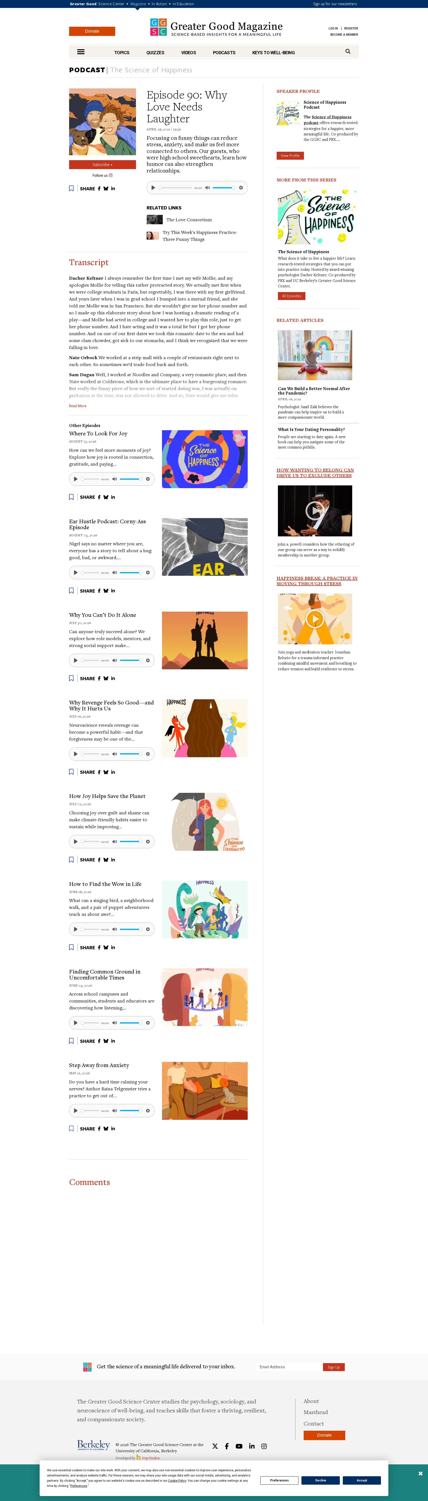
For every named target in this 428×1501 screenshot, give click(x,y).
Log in (333, 28)
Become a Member (344, 34)
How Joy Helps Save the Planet (107, 796)
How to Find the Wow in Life (105, 883)
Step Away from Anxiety (99, 1065)
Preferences (279, 1480)
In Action (159, 3)
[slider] (175, 187)
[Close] (420, 1474)
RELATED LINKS (164, 207)
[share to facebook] (99, 188)
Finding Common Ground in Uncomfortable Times (104, 974)
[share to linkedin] (113, 188)
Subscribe (101, 164)
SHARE (87, 188)
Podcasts (224, 52)
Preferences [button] (78, 1486)
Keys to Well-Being (273, 52)
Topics (122, 52)
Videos (188, 52)
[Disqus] (158, 1251)
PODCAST (87, 70)
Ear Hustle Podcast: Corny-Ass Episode (107, 524)
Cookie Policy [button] (177, 1480)
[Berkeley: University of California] (93, 1445)
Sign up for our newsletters (335, 3)
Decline (320, 1480)
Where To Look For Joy (98, 433)
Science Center (111, 3)
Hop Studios (150, 1458)
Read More (77, 406)
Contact (314, 1423)
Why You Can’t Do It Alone (102, 614)
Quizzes (155, 52)
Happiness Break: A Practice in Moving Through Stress (317, 581)
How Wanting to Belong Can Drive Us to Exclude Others (315, 472)
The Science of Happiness (151, 70)
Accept (362, 1480)
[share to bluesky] (106, 188)
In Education (183, 3)
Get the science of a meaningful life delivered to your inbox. (165, 1366)
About (311, 1400)
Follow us (100, 175)
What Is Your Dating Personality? (311, 429)
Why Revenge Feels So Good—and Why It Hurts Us (111, 705)
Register (351, 28)
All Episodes (291, 295)
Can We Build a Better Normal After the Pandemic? (314, 391)
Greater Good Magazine (216, 27)
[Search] (348, 51)
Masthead (316, 1412)
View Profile (290, 155)
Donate (92, 31)
